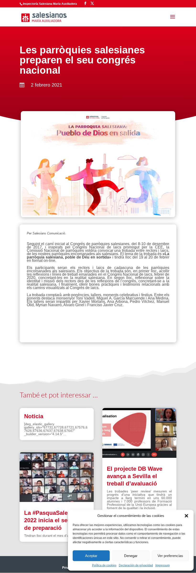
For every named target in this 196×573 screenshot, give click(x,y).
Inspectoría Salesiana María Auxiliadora (50, 3)
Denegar (130, 556)
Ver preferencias (170, 556)
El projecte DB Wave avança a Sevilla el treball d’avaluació (134, 476)
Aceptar (91, 556)
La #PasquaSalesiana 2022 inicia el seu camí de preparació (55, 520)
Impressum (162, 565)
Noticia (33, 416)
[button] (186, 515)
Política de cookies (104, 565)
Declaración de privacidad (136, 565)
